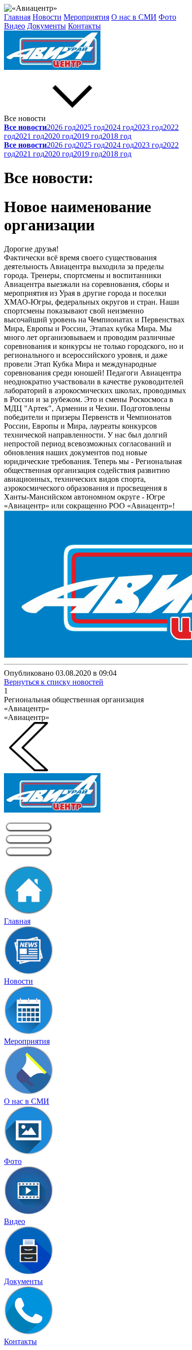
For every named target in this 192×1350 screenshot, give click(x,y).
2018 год (116, 136)
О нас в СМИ (134, 17)
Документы (46, 26)
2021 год (29, 136)
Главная (17, 17)
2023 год (148, 127)
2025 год (90, 127)
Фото (167, 17)
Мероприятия (86, 17)
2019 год (87, 136)
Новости (47, 17)
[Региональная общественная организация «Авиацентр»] (96, 51)
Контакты (84, 26)
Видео (14, 26)
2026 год (61, 127)
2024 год (119, 127)
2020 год (58, 136)
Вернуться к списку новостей (53, 682)
